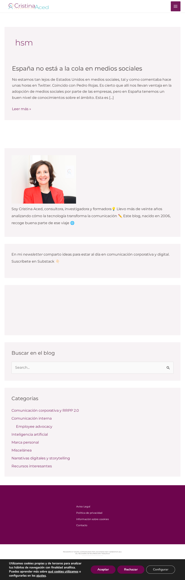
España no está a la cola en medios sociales (77, 68)
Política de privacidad (89, 512)
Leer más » (21, 109)
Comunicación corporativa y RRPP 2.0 (45, 410)
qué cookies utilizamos (63, 572)
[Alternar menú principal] (175, 6)
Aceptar (103, 569)
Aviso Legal (83, 506)
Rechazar (131, 569)
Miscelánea (22, 450)
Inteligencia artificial (30, 434)
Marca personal (25, 442)
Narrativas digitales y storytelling (41, 458)
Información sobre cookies (92, 519)
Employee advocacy (34, 426)
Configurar (160, 569)
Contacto (81, 525)
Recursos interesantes (32, 466)
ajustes (41, 576)
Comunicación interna (32, 418)
